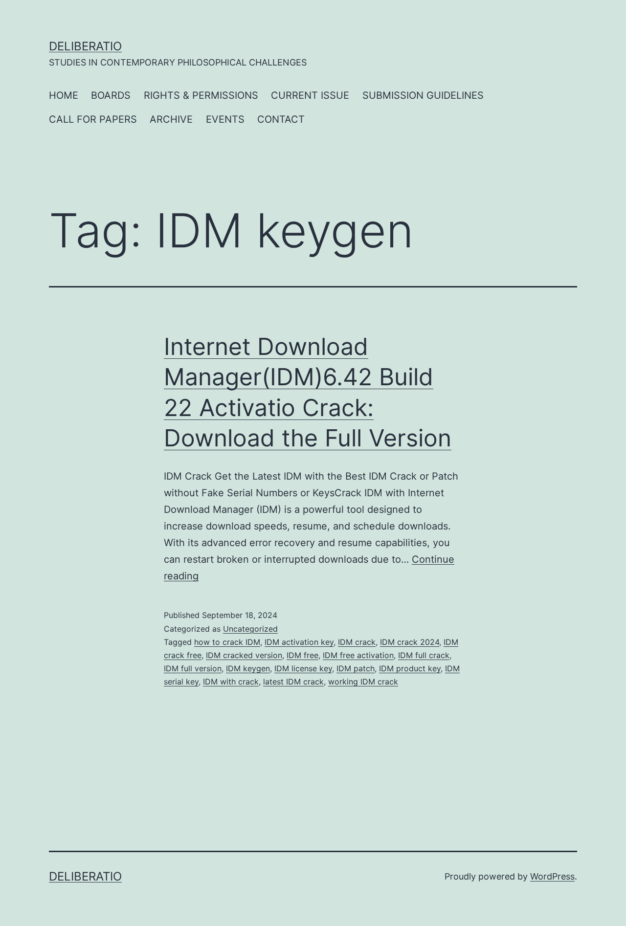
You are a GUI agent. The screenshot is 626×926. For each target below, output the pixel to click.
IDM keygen (248, 668)
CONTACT (281, 119)
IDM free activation (358, 655)
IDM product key (410, 668)
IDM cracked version (244, 655)
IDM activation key (299, 642)
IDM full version (193, 668)
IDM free (302, 655)
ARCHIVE (171, 119)
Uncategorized (250, 629)
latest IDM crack (293, 681)
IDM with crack (231, 681)
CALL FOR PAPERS (93, 119)
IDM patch (355, 668)
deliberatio (85, 46)
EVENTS (225, 119)
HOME (63, 95)
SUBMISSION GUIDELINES (423, 95)
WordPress (552, 876)
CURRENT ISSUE (310, 95)
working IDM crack (363, 681)
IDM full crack (423, 655)
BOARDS (111, 95)
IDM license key (303, 668)
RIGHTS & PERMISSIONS (201, 95)
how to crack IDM (227, 642)
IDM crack (357, 642)
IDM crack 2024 (409, 642)
